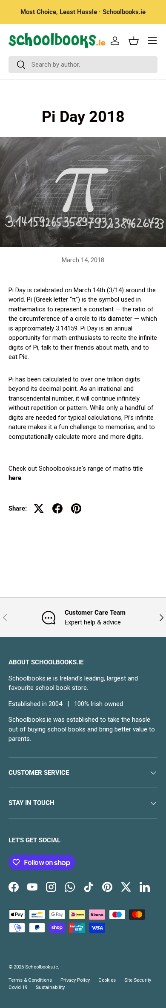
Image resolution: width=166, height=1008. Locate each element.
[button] (133, 40)
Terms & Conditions (30, 980)
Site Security (137, 980)
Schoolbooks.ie (41, 967)
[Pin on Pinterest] (76, 508)
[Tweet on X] (38, 508)
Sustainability (50, 987)
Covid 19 (18, 987)
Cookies (107, 980)
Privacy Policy (75, 980)
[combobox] (83, 64)
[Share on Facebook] (57, 508)
